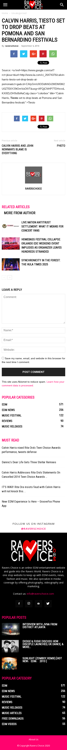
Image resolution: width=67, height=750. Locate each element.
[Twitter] (48, 603)
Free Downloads (13, 718)
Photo (61, 145)
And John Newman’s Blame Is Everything (17, 149)
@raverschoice (33, 528)
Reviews (7, 421)
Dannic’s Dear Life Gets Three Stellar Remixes (29, 462)
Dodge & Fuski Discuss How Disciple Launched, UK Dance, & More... (43, 644)
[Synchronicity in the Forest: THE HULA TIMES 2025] (11, 264)
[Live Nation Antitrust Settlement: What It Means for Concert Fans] (11, 226)
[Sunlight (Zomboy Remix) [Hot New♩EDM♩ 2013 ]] (9, 663)
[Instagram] (28, 603)
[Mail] (38, 603)
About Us (33, 739)
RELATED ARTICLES (16, 207)
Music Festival (11, 415)
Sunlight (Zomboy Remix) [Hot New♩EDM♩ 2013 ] (42, 660)
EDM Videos (9, 724)
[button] (62, 5)
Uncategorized (18, 13)
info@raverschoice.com (40, 593)
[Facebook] (19, 603)
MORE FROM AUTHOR (19, 213)
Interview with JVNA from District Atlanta (40, 626)
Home (5, 13)
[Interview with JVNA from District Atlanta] (11, 629)
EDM (4, 404)
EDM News (8, 410)
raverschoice (11, 45)
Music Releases (12, 426)
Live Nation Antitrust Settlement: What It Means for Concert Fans (42, 226)
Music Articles (12, 713)
